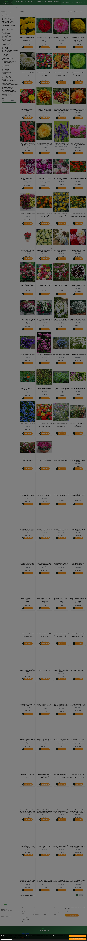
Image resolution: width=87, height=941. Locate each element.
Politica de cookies (54, 935)
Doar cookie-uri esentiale (78, 938)
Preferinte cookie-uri (6, 939)
